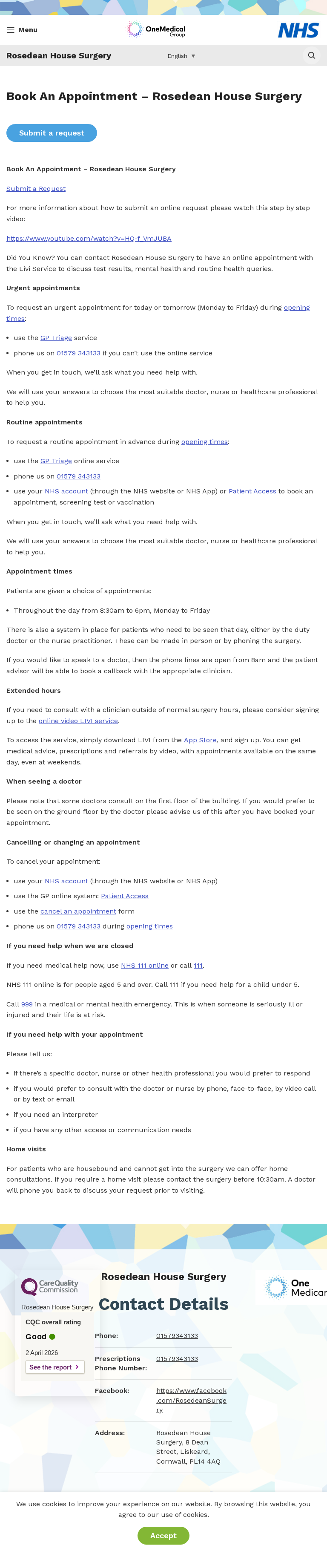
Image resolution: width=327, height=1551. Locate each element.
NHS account (66, 491)
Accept (163, 1535)
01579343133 (177, 1336)
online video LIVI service (78, 721)
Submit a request (51, 132)
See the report (50, 1367)
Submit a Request (36, 189)
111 (198, 965)
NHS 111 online (145, 965)
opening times (204, 442)
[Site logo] (157, 29)
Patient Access (252, 491)
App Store (200, 740)
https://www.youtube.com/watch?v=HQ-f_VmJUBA (89, 238)
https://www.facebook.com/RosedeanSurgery (191, 1400)
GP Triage (56, 338)
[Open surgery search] (312, 55)
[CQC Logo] (49, 1294)
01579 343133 (78, 353)
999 (27, 1004)
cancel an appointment (78, 911)
